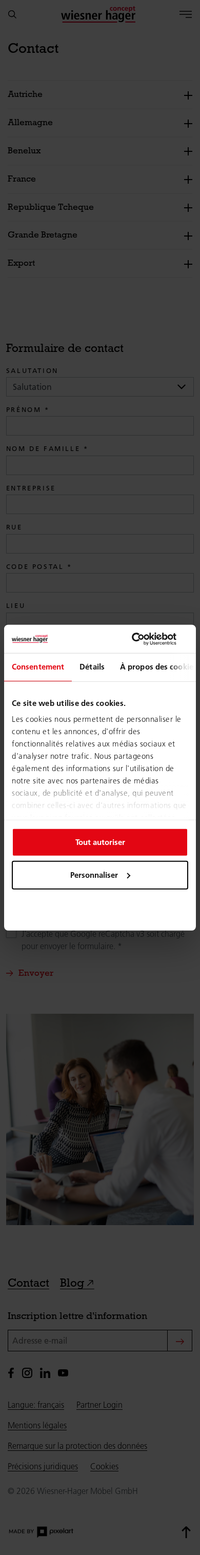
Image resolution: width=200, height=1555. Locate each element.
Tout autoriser (100, 842)
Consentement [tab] (38, 667)
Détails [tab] (92, 667)
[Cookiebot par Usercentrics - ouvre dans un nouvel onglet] (143, 638)
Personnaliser (94, 874)
